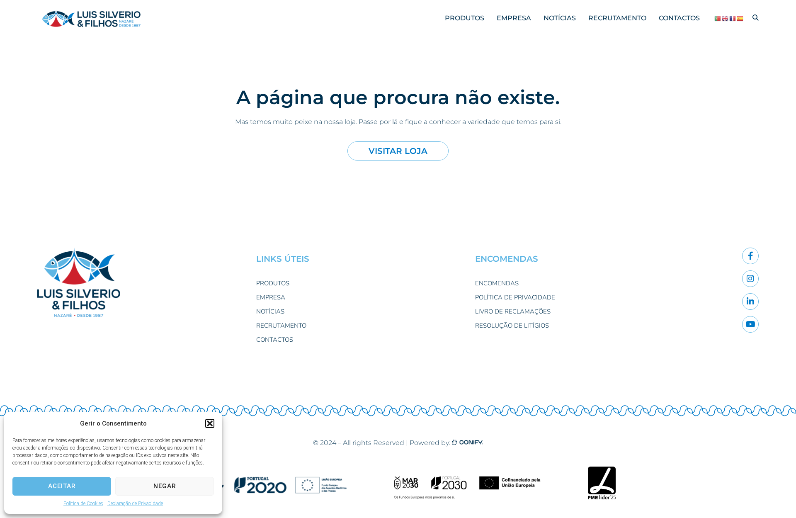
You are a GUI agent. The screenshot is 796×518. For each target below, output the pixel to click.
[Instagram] (750, 278)
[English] (725, 18)
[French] (733, 18)
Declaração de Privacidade (135, 503)
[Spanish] (740, 18)
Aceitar (62, 486)
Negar (164, 486)
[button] (210, 423)
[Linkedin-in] (750, 301)
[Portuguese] (718, 18)
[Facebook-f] (750, 256)
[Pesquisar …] (755, 18)
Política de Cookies (83, 503)
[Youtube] (750, 324)
